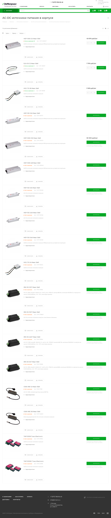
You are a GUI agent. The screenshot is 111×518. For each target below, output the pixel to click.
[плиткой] (103, 28)
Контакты (16, 499)
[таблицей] (108, 28)
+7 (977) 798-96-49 (57, 2)
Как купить (19, 496)
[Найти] (88, 10)
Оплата (29, 496)
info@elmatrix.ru (55, 500)
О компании (6, 496)
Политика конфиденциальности (96, 497)
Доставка (5, 499)
